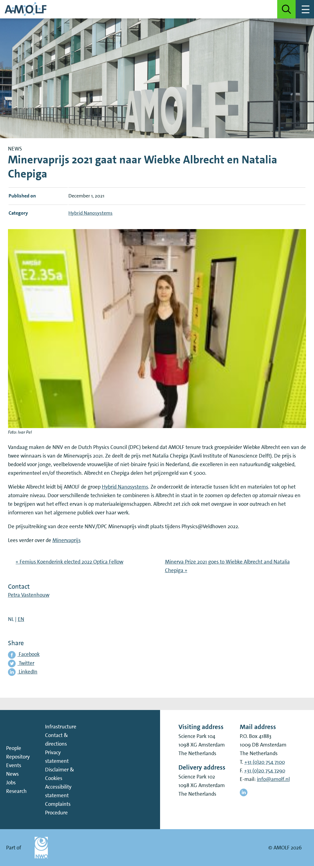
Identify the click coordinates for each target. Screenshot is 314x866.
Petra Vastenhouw (28, 594)
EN (21, 619)
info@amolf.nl (273, 779)
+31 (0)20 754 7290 (264, 770)
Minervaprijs (66, 540)
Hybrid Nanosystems (125, 486)
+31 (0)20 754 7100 (264, 762)
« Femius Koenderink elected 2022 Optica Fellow (69, 561)
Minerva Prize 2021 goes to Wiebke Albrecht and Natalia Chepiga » (227, 566)
